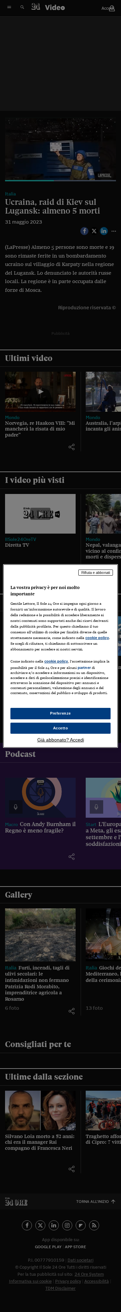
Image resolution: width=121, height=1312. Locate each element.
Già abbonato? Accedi (60, 739)
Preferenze (60, 713)
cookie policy (97, 638)
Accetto (60, 728)
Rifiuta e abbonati (95, 573)
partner (84, 668)
